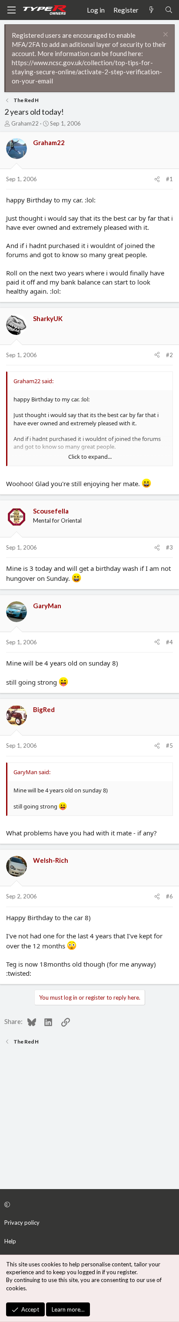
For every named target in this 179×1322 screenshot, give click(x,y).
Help (10, 1241)
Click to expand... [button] (90, 457)
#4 (169, 642)
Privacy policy (22, 1222)
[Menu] (11, 10)
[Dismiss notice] (164, 35)
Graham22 (25, 123)
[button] (88, 1204)
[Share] (157, 179)
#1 (169, 179)
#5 (169, 745)
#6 (169, 896)
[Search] (168, 10)
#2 (169, 354)
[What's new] (151, 10)
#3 (169, 547)
